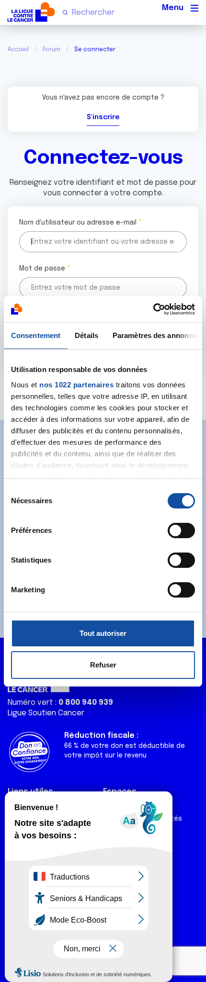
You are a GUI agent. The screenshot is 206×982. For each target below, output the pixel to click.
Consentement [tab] (35, 335)
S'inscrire (103, 117)
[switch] (181, 530)
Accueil (18, 50)
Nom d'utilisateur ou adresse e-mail (78, 222)
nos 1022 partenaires (76, 385)
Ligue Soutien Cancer (46, 713)
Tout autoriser (103, 633)
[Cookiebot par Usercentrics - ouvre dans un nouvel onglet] (153, 309)
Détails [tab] (86, 335)
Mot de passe (42, 268)
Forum (51, 50)
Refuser (103, 665)
